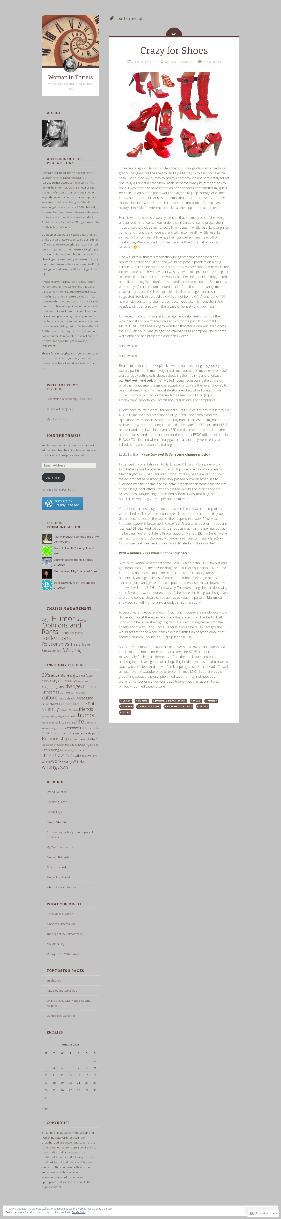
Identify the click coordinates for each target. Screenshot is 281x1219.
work (56, 761)
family (52, 709)
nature (57, 733)
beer (86, 681)
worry (67, 761)
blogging (49, 686)
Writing (72, 649)
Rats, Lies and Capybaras (62, 990)
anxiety (69, 680)
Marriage (82, 620)
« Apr (45, 1108)
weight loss (89, 756)
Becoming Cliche (57, 802)
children (88, 686)
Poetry (64, 633)
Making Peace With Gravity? (63, 954)
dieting (45, 703)
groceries (64, 716)
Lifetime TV (90, 722)
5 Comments (211, 62)
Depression (84, 698)
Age (46, 619)
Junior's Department (170, 700)
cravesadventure (64, 583)
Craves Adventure (58, 822)
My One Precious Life (60, 847)
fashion (63, 709)
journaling (70, 722)
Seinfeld (91, 739)
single (94, 744)
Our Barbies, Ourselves (61, 1016)
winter (46, 761)
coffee (65, 692)
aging (82, 675)
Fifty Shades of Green (85, 571)
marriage (51, 728)
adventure (60, 675)
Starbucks (64, 750)
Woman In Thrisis (70, 77)
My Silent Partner (57, 419)
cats (60, 686)
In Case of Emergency (60, 409)
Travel (86, 644)
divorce (54, 704)
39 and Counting (56, 792)
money (85, 727)
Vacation (76, 755)
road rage (78, 739)
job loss (59, 722)
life (80, 721)
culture (50, 697)
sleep (46, 749)
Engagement (65, 703)
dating (62, 698)
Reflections (56, 638)
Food (75, 709)
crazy (126, 700)
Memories (72, 727)
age (74, 674)
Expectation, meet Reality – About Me (69, 399)
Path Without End (64, 536)
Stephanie (60, 571)
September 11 (49, 744)
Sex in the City (65, 745)
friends (86, 709)
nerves (65, 733)
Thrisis (75, 644)
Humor (63, 618)
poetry (95, 733)
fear (70, 710)
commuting (77, 692)
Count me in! (53, 477)
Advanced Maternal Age (61, 924)
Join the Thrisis (64, 436)
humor (86, 715)
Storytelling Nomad (58, 877)
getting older (48, 716)
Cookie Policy (79, 1212)
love (44, 728)
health (73, 716)
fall (44, 709)
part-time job (150, 706)
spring (54, 750)
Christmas (50, 692)
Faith (91, 703)
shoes (203, 706)
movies (95, 728)
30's (46, 675)
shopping (82, 744)
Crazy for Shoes (174, 50)
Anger (57, 680)
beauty (79, 681)
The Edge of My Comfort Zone (65, 934)
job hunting (48, 722)
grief (58, 716)
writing (49, 766)
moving (47, 733)
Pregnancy (76, 633)
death (71, 698)
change (73, 686)
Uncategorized (52, 651)
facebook (80, 703)
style (73, 750)
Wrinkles (79, 761)
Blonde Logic (55, 812)
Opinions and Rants (61, 628)
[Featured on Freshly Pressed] (62, 509)
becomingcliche (63, 559)
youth (63, 767)
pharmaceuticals (80, 733)
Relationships (55, 644)
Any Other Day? (56, 944)
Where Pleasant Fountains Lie (65, 887)
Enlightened (54, 980)
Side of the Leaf (56, 867)
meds (60, 728)
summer (81, 750)
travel (60, 755)
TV (67, 756)
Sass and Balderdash (59, 857)
